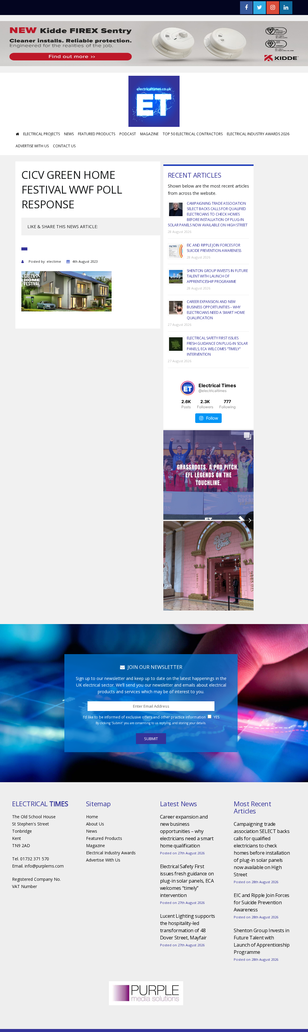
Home (92, 816)
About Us (95, 824)
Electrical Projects (41, 133)
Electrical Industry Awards (111, 853)
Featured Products (96, 133)
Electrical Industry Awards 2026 (258, 133)
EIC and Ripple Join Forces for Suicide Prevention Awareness (214, 248)
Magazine (149, 133)
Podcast (127, 133)
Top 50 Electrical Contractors (193, 133)
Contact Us (64, 146)
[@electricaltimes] (188, 388)
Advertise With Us (32, 146)
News (69, 133)
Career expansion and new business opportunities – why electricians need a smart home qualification (216, 309)
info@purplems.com (44, 866)
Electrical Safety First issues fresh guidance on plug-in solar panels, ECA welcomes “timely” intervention (217, 346)
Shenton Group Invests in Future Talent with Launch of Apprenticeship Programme (217, 276)
